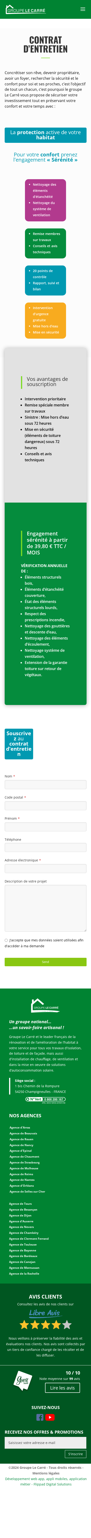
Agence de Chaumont (24, 1157)
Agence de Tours (20, 1204)
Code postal (15, 797)
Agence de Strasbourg (25, 1162)
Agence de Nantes (22, 1180)
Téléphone (13, 839)
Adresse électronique (23, 860)
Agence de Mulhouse (24, 1168)
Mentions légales (46, 1473)
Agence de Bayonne (22, 1250)
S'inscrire (75, 1454)
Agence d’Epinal (21, 1151)
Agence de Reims (21, 1174)
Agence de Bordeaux (23, 1256)
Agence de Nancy (21, 1145)
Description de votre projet (26, 881)
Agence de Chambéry (23, 1233)
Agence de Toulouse (23, 1244)
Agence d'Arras (20, 1127)
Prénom (12, 818)
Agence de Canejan (22, 1262)
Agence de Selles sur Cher (27, 1191)
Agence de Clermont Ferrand (29, 1239)
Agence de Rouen (21, 1139)
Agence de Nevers (21, 1227)
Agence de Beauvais (23, 1133)
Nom (10, 776)
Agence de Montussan (24, 1268)
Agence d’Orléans (22, 1186)
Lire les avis (62, 1388)
